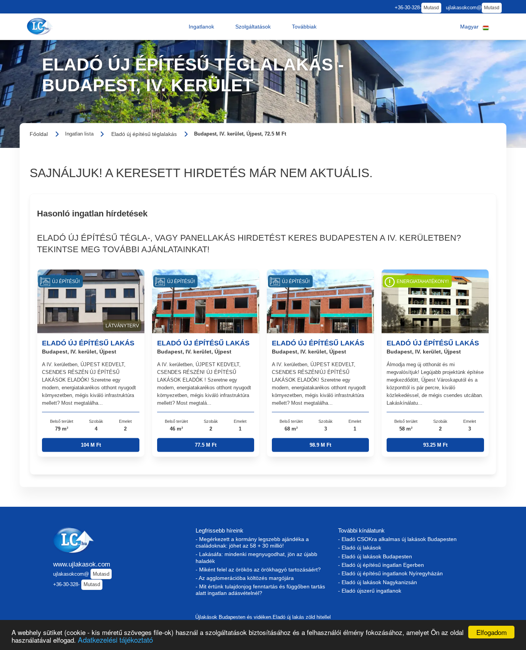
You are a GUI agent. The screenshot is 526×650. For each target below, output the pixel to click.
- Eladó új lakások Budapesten (375, 556)
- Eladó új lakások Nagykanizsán (377, 582)
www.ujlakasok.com (81, 564)
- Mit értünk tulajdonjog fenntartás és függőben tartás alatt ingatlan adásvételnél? (260, 589)
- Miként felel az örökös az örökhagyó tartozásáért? (258, 569)
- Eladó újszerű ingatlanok (369, 591)
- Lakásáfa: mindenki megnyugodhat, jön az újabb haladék (256, 557)
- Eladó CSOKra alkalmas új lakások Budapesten (397, 539)
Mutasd (431, 7)
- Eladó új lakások (359, 547)
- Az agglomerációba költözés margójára (245, 578)
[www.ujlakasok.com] (41, 26)
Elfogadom (491, 632)
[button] (201, 26)
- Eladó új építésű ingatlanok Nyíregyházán (390, 573)
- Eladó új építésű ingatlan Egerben (381, 565)
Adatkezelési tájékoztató (115, 639)
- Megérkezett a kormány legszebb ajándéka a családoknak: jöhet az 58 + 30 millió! (252, 542)
